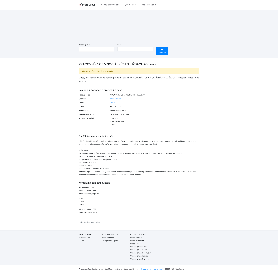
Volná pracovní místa (110, 5)
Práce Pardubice (137, 241)
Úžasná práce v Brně (138, 247)
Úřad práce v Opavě (110, 241)
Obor (119, 45)
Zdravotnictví (115, 99)
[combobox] (135, 49)
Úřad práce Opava (148, 5)
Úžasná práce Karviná (139, 256)
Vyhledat (162, 52)
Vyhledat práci (130, 5)
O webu (82, 241)
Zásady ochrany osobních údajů (152, 269)
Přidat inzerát (84, 238)
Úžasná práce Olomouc (140, 259)
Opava (112, 103)
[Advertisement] (139, 25)
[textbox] (121, 49)
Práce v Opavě (108, 238)
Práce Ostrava (136, 238)
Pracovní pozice (84, 45)
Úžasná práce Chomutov (140, 253)
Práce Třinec (135, 244)
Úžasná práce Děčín (138, 250)
